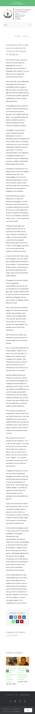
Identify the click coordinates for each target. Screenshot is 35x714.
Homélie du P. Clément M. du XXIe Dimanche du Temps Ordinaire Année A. (11, 675)
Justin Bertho (12, 635)
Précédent (17, 36)
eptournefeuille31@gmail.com (17, 4)
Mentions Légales (24, 695)
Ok (28, 710)
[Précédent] (7, 671)
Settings (16, 711)
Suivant (25, 36)
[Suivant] (27, 671)
